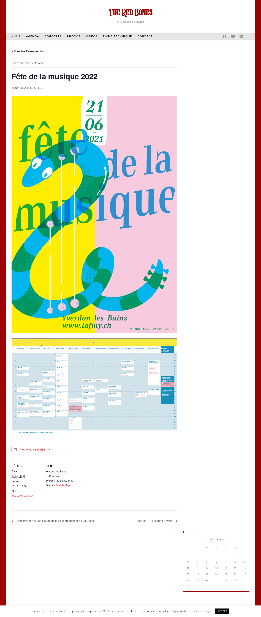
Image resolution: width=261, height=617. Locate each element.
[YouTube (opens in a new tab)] (235, 35)
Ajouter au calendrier (32, 449)
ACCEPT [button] (222, 611)
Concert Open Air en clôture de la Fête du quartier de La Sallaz (55, 521)
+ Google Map (62, 485)
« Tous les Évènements (27, 51)
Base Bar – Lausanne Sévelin (155, 521)
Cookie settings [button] (201, 611)
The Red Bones (130, 12)
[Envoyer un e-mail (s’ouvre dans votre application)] (244, 35)
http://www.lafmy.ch (22, 496)
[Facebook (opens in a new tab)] (227, 35)
